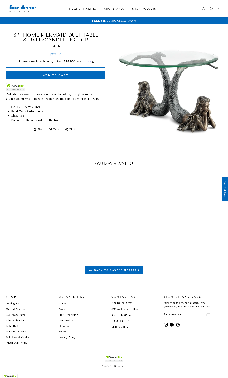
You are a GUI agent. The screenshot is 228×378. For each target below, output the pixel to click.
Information (66, 320)
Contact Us (65, 309)
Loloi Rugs (12, 326)
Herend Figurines (83, 8)
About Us (64, 303)
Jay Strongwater (15, 314)
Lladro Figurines (16, 320)
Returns (63, 331)
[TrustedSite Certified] (15, 87)
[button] (225, 189)
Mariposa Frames (16, 331)
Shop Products (144, 8)
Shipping (64, 326)
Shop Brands (114, 8)
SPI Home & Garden (18, 337)
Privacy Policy (67, 337)
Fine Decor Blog (68, 314)
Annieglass (12, 303)
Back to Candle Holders (116, 270)
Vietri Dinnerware (16, 342)
